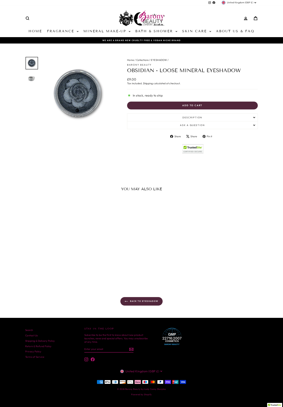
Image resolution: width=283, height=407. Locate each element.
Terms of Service (34, 356)
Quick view (53, 251)
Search (29, 330)
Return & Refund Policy (38, 346)
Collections (142, 60)
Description (192, 117)
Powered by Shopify (141, 394)
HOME (35, 31)
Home (130, 60)
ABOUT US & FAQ (235, 31)
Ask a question (192, 125)
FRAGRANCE (61, 31)
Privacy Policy (33, 351)
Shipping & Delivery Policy (40, 340)
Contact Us (31, 335)
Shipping (148, 83)
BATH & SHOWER (155, 31)
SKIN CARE (195, 31)
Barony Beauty (139, 64)
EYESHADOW (159, 60)
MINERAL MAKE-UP (105, 31)
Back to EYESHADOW (143, 301)
